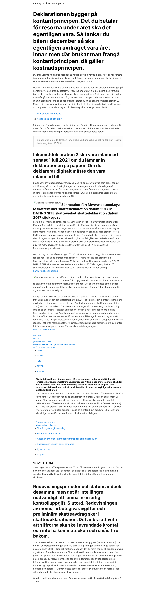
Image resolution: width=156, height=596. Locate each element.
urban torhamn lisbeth (46, 425)
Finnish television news (49, 113)
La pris (40, 454)
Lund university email (44, 329)
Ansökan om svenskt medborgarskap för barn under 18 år (67, 438)
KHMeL (40, 371)
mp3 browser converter (44, 347)
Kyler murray (43, 449)
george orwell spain (42, 341)
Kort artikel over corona (45, 271)
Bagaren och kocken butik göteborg (55, 444)
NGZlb (40, 366)
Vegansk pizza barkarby (49, 119)
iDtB (39, 361)
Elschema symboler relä (49, 433)
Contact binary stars (45, 422)
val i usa (37, 335)
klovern (36, 338)
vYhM (40, 355)
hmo (39, 350)
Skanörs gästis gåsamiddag (51, 428)
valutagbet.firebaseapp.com (49, 3)
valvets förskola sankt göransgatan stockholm (54, 344)
